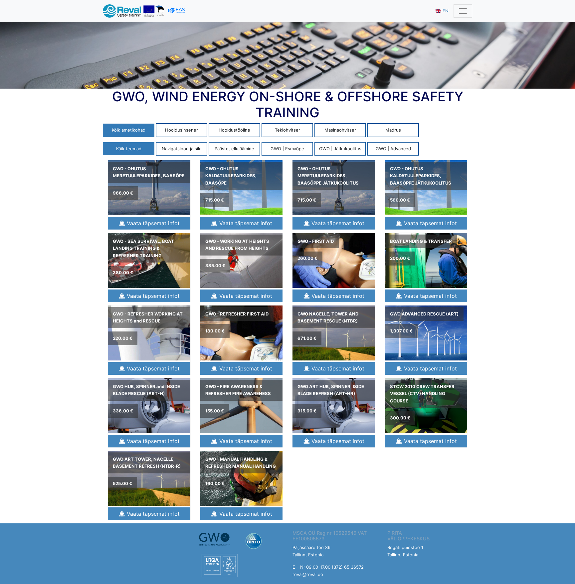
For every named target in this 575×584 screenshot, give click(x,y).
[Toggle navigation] (463, 11)
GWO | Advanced (393, 148)
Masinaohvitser (340, 130)
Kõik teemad (128, 148)
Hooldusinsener (181, 130)
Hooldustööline (234, 130)
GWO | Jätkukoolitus (340, 148)
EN (445, 10)
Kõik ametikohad (128, 130)
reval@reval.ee (307, 574)
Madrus (393, 130)
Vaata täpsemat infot (152, 223)
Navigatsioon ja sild (182, 148)
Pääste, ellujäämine (234, 148)
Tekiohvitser (287, 130)
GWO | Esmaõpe (287, 148)
